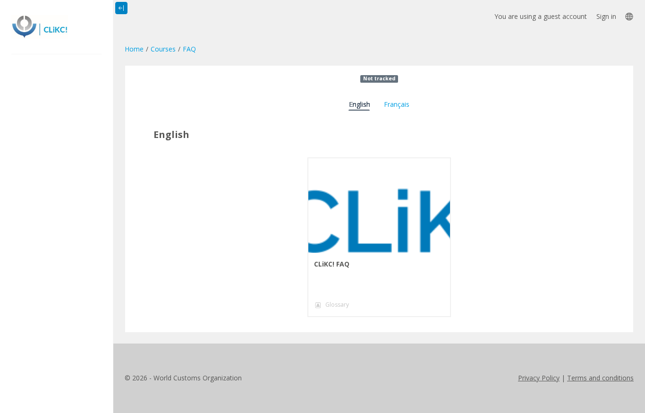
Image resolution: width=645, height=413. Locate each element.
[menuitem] (629, 16)
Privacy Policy (539, 377)
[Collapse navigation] (121, 8)
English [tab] (359, 104)
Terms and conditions (600, 377)
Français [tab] (396, 104)
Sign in (606, 16)
